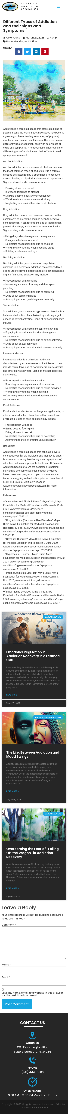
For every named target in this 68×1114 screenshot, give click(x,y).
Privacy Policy (41, 1107)
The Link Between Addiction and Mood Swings (32, 754)
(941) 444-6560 (32, 1072)
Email (6, 977)
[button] (58, 6)
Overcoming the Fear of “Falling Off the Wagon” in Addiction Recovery (32, 853)
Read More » (12, 695)
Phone (32, 1068)
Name (6, 964)
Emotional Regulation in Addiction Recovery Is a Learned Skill (33, 656)
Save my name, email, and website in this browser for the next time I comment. (32, 994)
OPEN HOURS (32, 1091)
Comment (9, 925)
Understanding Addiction (21, 41)
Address (32, 1043)
